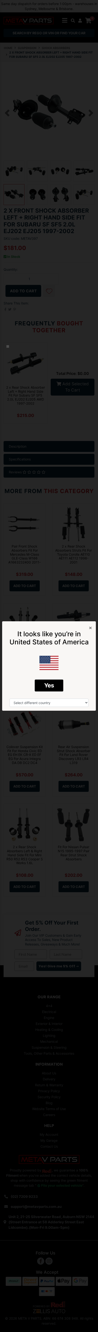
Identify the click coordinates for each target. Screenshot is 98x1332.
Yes (49, 685)
